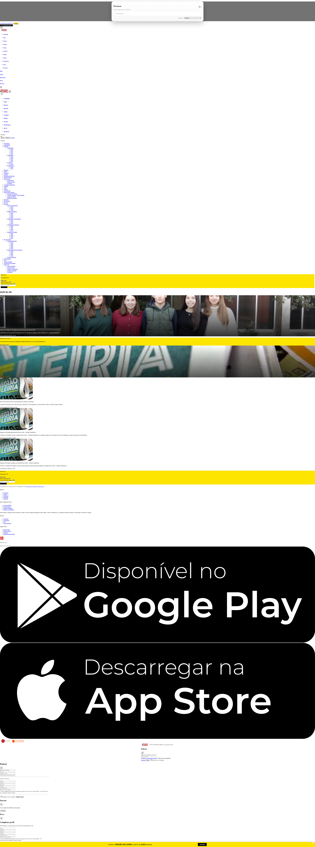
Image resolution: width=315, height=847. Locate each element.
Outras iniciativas (11, 257)
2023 (11, 210)
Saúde (5, 171)
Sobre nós (6, 264)
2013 (11, 154)
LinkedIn (5, 497)
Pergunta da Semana (9, 176)
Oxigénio (9, 183)
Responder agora (4, 344)
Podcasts (6, 199)
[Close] (142, 753)
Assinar (9, 23)
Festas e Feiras (11, 182)
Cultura (6, 174)
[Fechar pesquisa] (199, 7)
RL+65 (6, 202)
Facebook (5, 493)
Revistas (6, 204)
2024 (11, 158)
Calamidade (7, 145)
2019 (11, 161)
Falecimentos (7, 259)
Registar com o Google (8, 797)
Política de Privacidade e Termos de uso (35, 486)
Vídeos (6, 189)
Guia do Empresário (12, 205)
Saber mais (3, 280)
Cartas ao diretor (11, 196)
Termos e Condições (12, 269)
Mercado (6, 170)
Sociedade (6, 143)
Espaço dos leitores (12, 193)
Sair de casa (7, 179)
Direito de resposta (12, 198)
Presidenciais (10, 165)
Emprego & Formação (10, 263)
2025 (11, 149)
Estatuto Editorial (11, 270)
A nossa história (11, 266)
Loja (12, 23)
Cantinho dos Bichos (9, 185)
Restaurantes (10, 180)
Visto (5, 188)
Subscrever (4, 287)
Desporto (6, 173)
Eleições (6, 146)
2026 (11, 167)
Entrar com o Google (158, 760)
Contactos (9, 272)
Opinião (6, 186)
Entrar (16, 23)
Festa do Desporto (12, 241)
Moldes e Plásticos (12, 211)
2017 (11, 152)
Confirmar (3, 810)
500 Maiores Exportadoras (14, 219)
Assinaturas (6, 520)
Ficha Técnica (11, 267)
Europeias (9, 162)
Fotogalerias (7, 190)
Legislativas (10, 155)
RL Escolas (7, 201)
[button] (157, 71)
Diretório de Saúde (12, 232)
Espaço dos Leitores (9, 192)
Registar (8, 137)
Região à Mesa (8, 177)
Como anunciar (8, 261)
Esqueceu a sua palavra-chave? (149, 758)
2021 (11, 151)
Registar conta (19, 797)
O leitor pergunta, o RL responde (15, 195)
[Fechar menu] (10, 91)
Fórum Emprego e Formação (14, 250)
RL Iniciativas (7, 239)
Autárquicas (10, 148)
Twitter (5, 494)
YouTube (5, 498)
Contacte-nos (3, 23)
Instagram (5, 496)
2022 (11, 159)
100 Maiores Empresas (13, 225)
